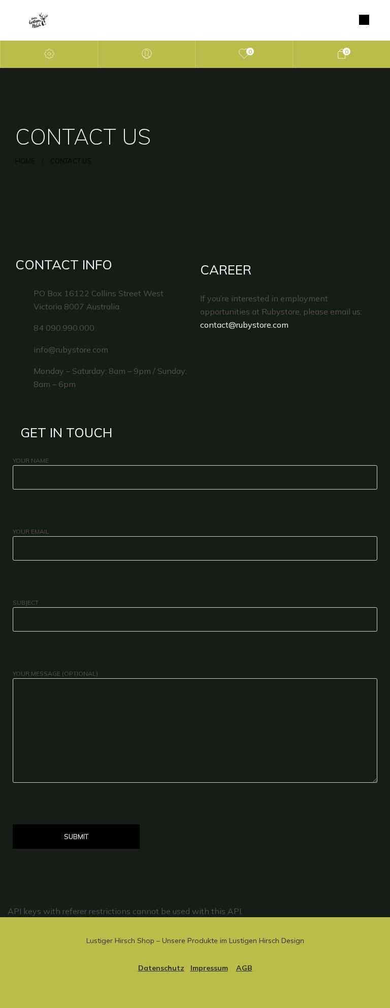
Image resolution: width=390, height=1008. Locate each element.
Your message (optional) (55, 673)
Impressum (209, 967)
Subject (26, 602)
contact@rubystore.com (244, 325)
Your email (31, 531)
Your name (31, 460)
